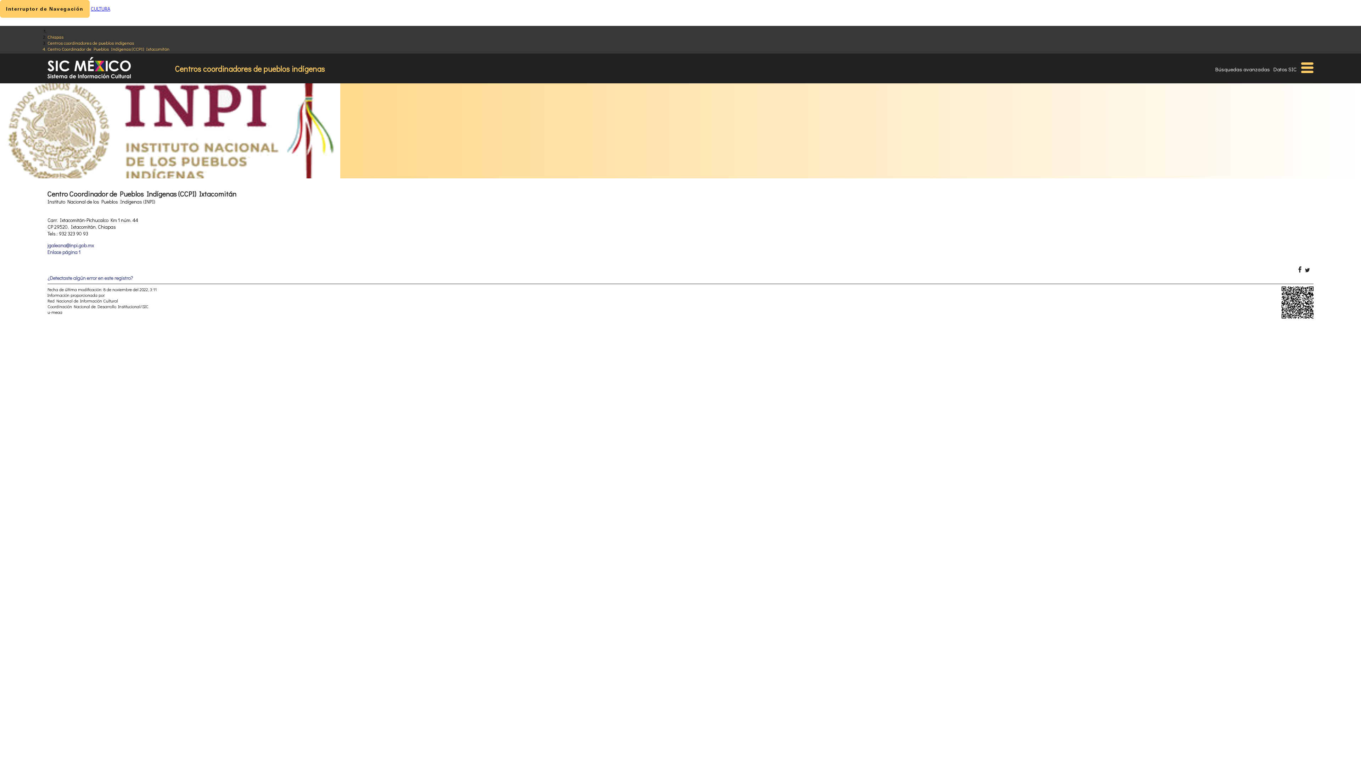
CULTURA (100, 8)
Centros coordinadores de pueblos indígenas (90, 43)
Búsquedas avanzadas (1242, 69)
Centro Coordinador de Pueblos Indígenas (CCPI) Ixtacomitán (108, 49)
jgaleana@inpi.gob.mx (70, 245)
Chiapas (55, 37)
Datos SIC (1284, 69)
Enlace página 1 (63, 252)
